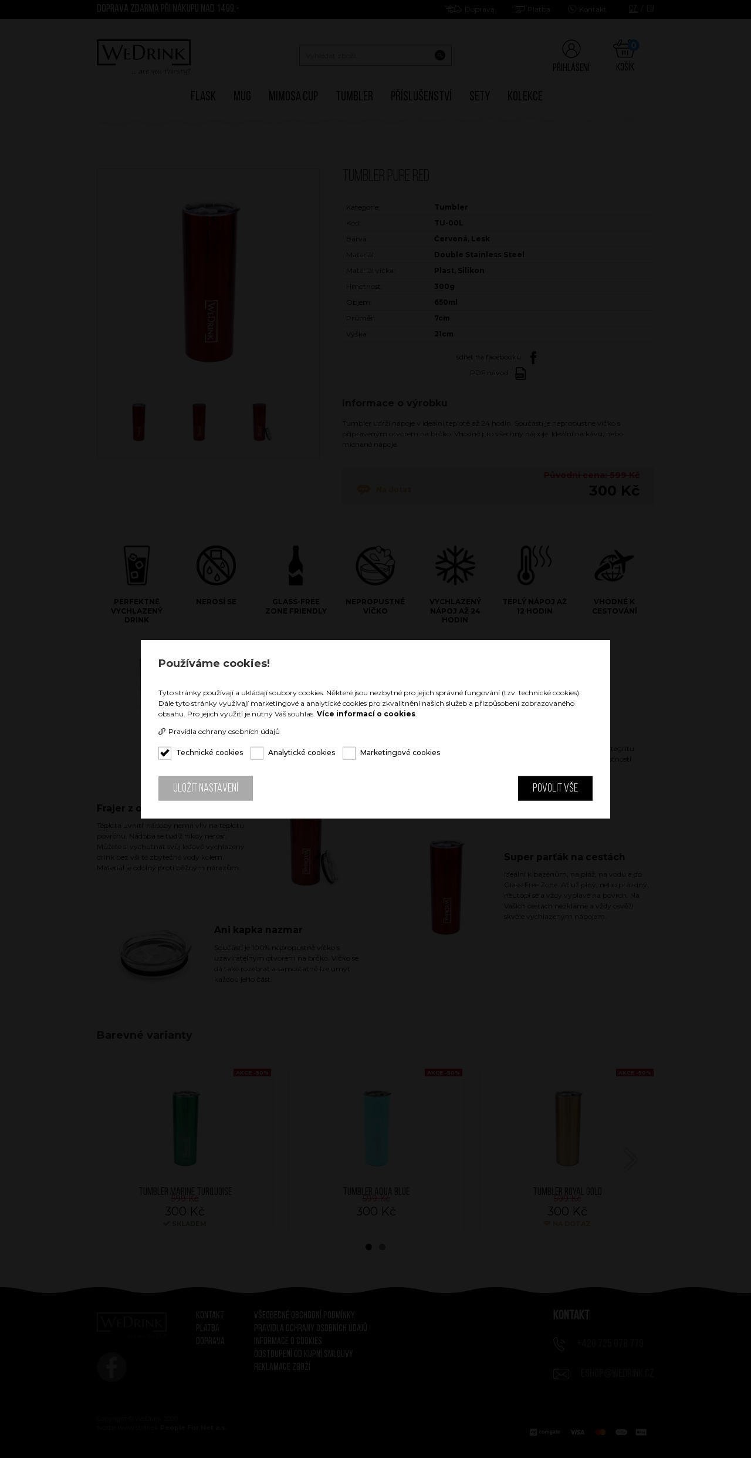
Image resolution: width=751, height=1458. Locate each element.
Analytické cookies (301, 752)
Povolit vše (555, 788)
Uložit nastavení (205, 788)
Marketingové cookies (400, 752)
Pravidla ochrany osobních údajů (224, 731)
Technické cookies (209, 752)
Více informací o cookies (366, 713)
